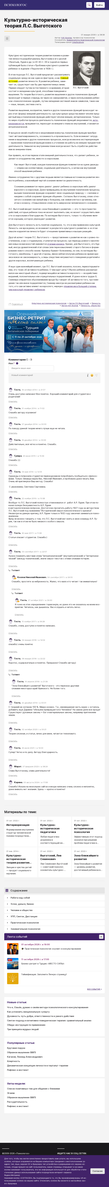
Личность (96, 303)
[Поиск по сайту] (89, 5)
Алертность (13, 1061)
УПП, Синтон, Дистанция (24, 916)
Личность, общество (90, 305)
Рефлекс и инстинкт (18, 1070)
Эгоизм (11, 1093)
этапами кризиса (55, 244)
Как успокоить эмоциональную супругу (28, 1011)
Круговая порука (16, 1048)
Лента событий (17, 936)
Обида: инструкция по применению (26, 1025)
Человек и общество (22, 910)
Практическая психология (25, 922)
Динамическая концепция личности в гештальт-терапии (37, 1065)
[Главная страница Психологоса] (16, 5)
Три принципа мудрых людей (23, 1029)
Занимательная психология (25, 929)
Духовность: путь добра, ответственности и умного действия (40, 1016)
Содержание (19, 890)
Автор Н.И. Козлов (69, 305)
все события (93, 989)
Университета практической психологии (86, 40)
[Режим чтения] (7, 38)
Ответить (13, 401)
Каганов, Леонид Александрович (25, 1056)
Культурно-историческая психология (49, 303)
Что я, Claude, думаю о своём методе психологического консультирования (47, 1007)
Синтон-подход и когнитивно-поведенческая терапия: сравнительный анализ (49, 1020)
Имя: (13, 363)
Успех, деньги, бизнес (22, 904)
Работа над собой (20, 897)
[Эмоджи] (92, 375)
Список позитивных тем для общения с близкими (33, 1088)
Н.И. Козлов (66, 38)
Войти (99, 5)
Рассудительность (17, 1101)
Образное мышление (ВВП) (21, 1052)
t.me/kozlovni (78, 42)
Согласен (98, 1171)
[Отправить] (96, 375)
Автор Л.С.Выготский (79, 303)
